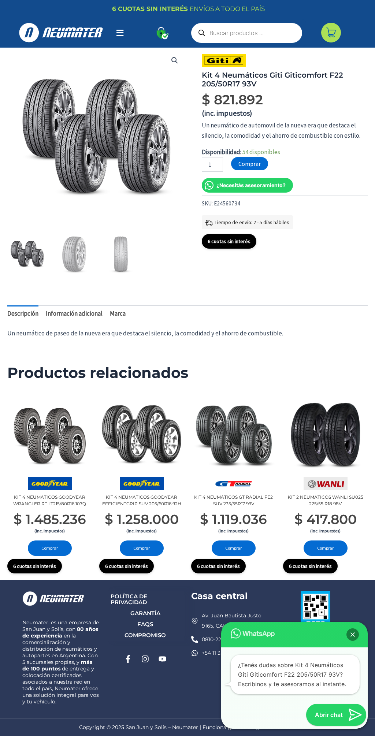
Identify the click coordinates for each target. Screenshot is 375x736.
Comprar (249, 163)
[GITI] (224, 60)
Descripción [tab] (22, 313)
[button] (120, 33)
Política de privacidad (129, 599)
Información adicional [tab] (74, 313)
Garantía (145, 613)
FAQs (145, 624)
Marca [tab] (118, 313)
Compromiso (145, 635)
